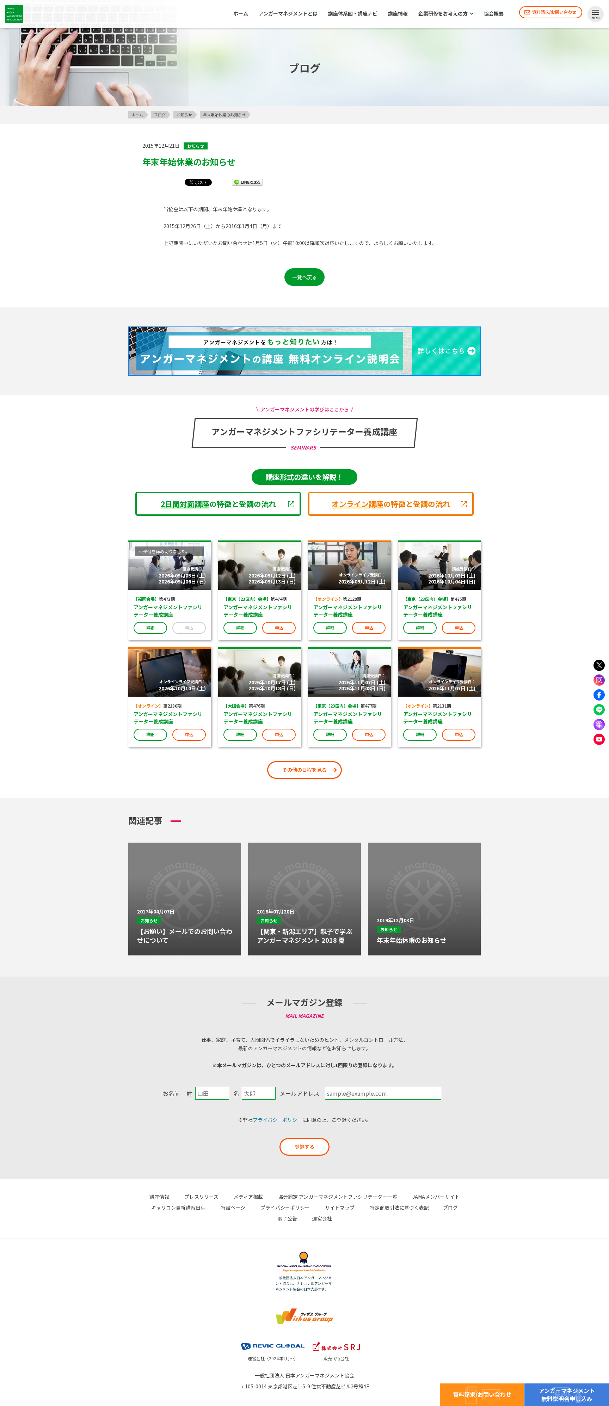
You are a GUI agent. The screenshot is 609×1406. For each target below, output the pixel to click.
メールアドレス (299, 1093)
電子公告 (287, 1218)
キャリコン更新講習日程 (178, 1207)
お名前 (171, 1093)
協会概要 (494, 14)
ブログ (450, 1207)
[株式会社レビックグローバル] (272, 1341)
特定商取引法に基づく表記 (399, 1207)
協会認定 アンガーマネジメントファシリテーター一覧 (337, 1196)
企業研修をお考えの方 (443, 14)
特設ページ (233, 1207)
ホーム (240, 14)
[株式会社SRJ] (336, 1341)
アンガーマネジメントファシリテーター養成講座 (168, 611)
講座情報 (398, 14)
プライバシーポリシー (277, 1119)
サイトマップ (340, 1207)
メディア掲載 (248, 1196)
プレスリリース (201, 1196)
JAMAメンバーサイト (436, 1196)
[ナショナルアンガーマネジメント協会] (304, 1252)
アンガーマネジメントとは (288, 14)
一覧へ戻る (304, 277)
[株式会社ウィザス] (304, 1309)
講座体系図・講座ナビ (352, 14)
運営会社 (322, 1218)
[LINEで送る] (247, 181)
